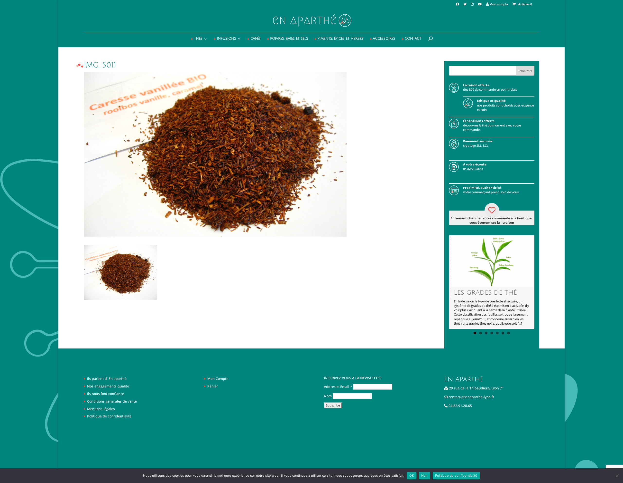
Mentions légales (101, 408)
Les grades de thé (485, 292)
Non (424, 475)
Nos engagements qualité (108, 386)
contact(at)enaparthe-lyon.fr (471, 397)
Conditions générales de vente (112, 401)
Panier (212, 386)
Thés (198, 38)
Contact (413, 38)
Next (541, 282)
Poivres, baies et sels (289, 38)
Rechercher (525, 71)
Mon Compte (217, 378)
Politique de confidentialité (109, 416)
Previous (443, 282)
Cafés (255, 38)
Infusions (226, 38)
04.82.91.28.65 (460, 405)
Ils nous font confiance (105, 393)
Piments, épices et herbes (340, 38)
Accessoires (384, 38)
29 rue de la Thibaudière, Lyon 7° (475, 388)
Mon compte (498, 4)
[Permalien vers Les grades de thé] (492, 261)
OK (411, 475)
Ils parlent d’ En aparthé (107, 378)
